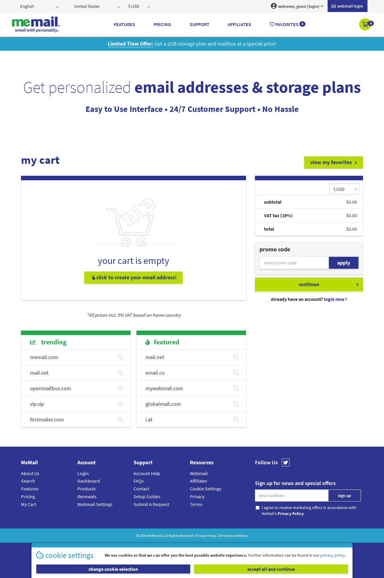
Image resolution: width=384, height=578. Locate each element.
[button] (365, 25)
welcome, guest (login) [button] (298, 6)
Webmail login (349, 6)
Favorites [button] (288, 24)
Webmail (199, 473)
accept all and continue (271, 569)
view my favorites (331, 162)
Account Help (147, 473)
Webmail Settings (94, 504)
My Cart (28, 504)
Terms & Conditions (233, 535)
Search (28, 481)
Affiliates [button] (239, 24)
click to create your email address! (136, 277)
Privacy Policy (205, 535)
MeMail (152, 535)
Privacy (197, 496)
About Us (30, 473)
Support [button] (199, 24)
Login (83, 473)
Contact (141, 489)
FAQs (139, 481)
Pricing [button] (162, 24)
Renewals (87, 496)
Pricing (28, 496)
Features (30, 489)
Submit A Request (151, 504)
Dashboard (88, 481)
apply (343, 262)
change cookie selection (113, 569)
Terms (196, 504)
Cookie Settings (205, 489)
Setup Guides (147, 496)
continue (309, 284)
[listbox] (40, 6)
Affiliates (198, 481)
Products (86, 489)
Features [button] (124, 24)
